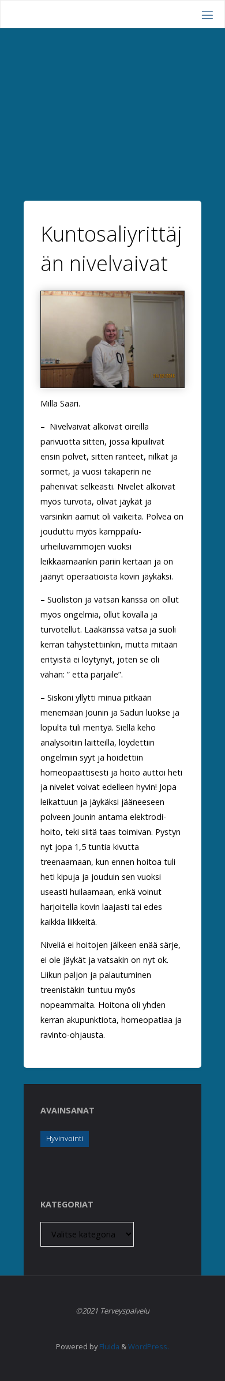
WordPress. (148, 1346)
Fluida (108, 1346)
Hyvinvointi (64, 1138)
